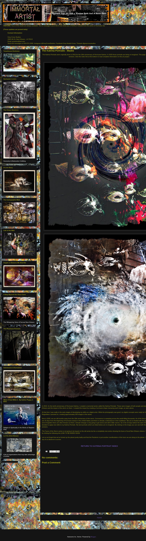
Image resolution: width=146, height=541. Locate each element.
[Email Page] (46, 451)
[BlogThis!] (52, 451)
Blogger (93, 537)
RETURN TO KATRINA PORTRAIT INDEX (99, 446)
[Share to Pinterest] (59, 451)
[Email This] (50, 451)
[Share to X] (54, 451)
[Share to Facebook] (56, 451)
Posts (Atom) (104, 523)
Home (99, 518)
